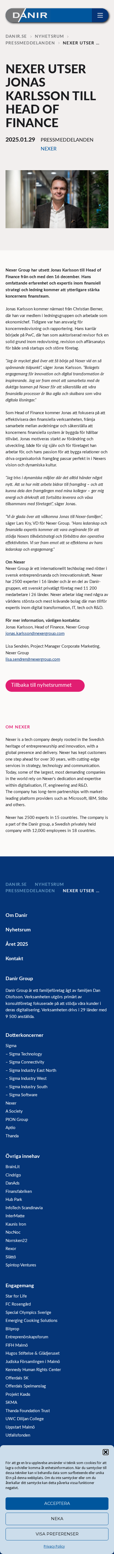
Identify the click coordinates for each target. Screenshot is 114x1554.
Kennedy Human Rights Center (33, 1370)
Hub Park (14, 1200)
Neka (57, 1518)
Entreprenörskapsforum (27, 1337)
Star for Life (16, 1296)
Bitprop (12, 1329)
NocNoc (13, 1232)
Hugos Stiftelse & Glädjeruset (32, 1353)
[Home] (28, 15)
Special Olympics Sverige (28, 1313)
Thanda (12, 1136)
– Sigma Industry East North (31, 1070)
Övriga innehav (23, 1156)
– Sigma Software (21, 1095)
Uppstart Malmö (20, 1427)
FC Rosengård (18, 1304)
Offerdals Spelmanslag (26, 1386)
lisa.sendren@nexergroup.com (33, 659)
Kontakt (14, 958)
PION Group (17, 1120)
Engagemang (20, 1285)
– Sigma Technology (24, 1054)
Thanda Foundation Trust (28, 1411)
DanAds (13, 1183)
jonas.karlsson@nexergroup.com (35, 634)
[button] (105, 1452)
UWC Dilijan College (25, 1419)
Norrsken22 (16, 1241)
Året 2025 (17, 944)
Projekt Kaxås (18, 1394)
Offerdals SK (17, 1378)
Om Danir (16, 915)
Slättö (11, 1257)
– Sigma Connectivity (25, 1062)
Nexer (11, 1103)
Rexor (11, 1249)
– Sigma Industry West (26, 1079)
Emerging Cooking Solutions (32, 1321)
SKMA (11, 1402)
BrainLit (13, 1167)
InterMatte (15, 1216)
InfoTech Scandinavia (24, 1208)
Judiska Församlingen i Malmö (33, 1362)
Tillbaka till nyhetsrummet (41, 685)
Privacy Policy (54, 1546)
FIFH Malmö (17, 1345)
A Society (14, 1111)
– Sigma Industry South (26, 1087)
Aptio (10, 1128)
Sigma (11, 1046)
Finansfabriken (19, 1192)
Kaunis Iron (16, 1224)
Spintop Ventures (21, 1265)
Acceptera (57, 1503)
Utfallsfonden (18, 1435)
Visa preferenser (57, 1534)
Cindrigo (13, 1175)
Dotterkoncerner (24, 1035)
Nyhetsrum (18, 929)
